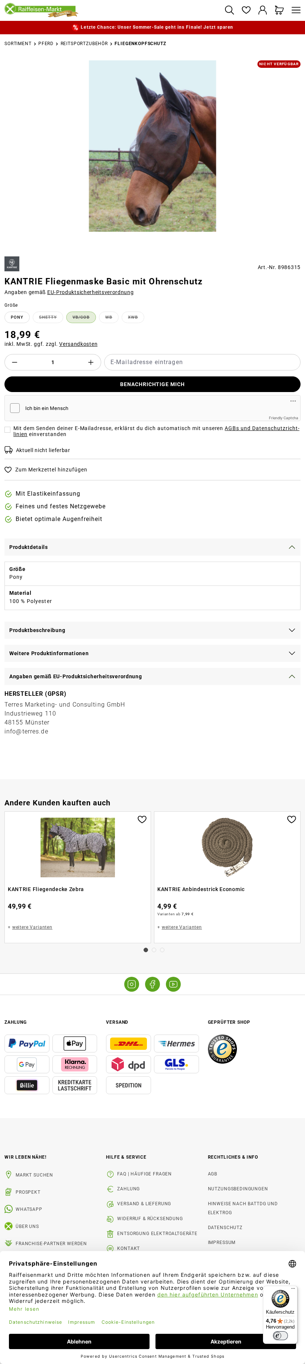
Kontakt (128, 1248)
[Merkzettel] (246, 10)
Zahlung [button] (15, 1022)
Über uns (27, 1226)
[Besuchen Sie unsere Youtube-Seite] (173, 984)
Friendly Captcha (283, 418)
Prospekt (28, 1192)
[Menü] (294, 10)
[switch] (280, 1335)
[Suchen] (229, 10)
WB (112, 318)
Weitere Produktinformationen (49, 653)
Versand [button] (117, 1022)
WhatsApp (29, 1209)
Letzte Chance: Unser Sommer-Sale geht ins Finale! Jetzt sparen (157, 27)
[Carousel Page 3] (162, 950)
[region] (152, 155)
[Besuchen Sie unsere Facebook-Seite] (152, 984)
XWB (136, 318)
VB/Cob (84, 318)
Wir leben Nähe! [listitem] (25, 1157)
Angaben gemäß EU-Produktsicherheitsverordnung (75, 676)
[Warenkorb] (279, 10)
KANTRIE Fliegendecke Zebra (46, 889)
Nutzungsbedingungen (238, 1188)
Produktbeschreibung (37, 630)
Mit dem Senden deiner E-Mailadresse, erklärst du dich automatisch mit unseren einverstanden (156, 431)
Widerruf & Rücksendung (150, 1218)
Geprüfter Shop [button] (229, 1022)
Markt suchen (34, 1175)
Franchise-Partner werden (51, 1243)
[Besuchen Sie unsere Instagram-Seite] (131, 984)
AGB (213, 1174)
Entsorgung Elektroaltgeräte (157, 1233)
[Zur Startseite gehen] (111, 10)
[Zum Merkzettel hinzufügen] (142, 818)
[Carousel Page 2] (154, 950)
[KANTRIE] (11, 263)
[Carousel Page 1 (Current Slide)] (146, 950)
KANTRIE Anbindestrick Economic (201, 889)
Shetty (51, 318)
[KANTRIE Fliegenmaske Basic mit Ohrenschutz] (152, 146)
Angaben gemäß (69, 292)
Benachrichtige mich (152, 384)
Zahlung (128, 1188)
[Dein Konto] (262, 10)
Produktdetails (28, 547)
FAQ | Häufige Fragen (144, 1174)
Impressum (222, 1242)
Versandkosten (78, 344)
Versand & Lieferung (144, 1203)
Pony (17, 317)
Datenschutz (225, 1227)
